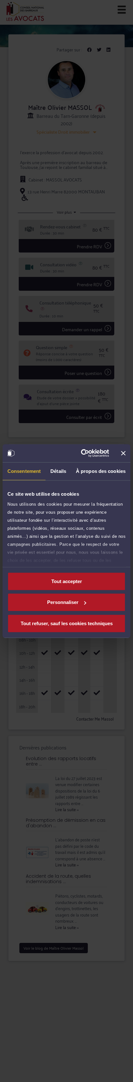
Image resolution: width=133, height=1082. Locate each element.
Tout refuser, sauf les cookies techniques (67, 623)
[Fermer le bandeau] (123, 453)
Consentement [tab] (24, 471)
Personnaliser (62, 602)
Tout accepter (66, 581)
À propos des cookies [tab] (101, 471)
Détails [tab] (58, 471)
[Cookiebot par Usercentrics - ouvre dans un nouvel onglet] (82, 453)
